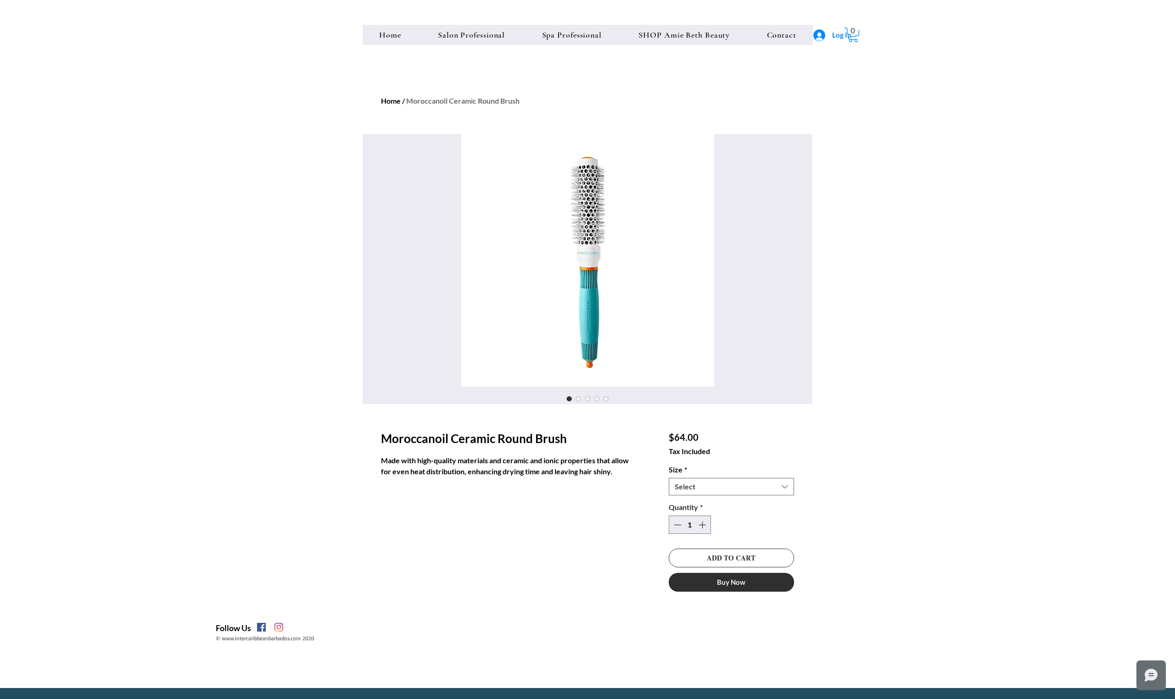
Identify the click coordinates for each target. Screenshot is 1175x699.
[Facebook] (261, 627)
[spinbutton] (690, 524)
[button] (853, 35)
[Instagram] (278, 627)
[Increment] (703, 524)
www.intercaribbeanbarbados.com (261, 638)
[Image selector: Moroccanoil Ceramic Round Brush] (569, 398)
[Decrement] (676, 524)
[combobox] (731, 486)
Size (678, 469)
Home (391, 100)
